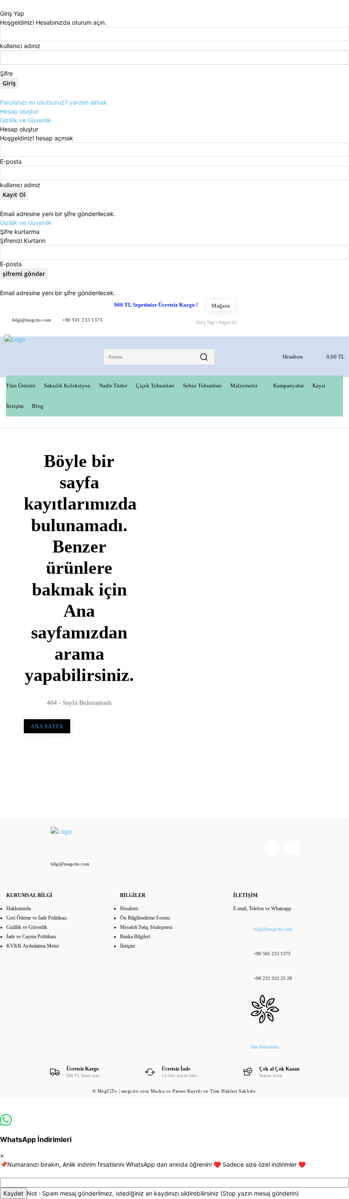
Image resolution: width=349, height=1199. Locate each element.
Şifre (6, 73)
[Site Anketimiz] (265, 1002)
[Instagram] (291, 848)
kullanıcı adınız (20, 45)
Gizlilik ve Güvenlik (25, 120)
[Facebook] (116, 322)
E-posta (11, 161)
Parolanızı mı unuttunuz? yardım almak (53, 102)
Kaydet (13, 1193)
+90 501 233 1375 (82, 319)
